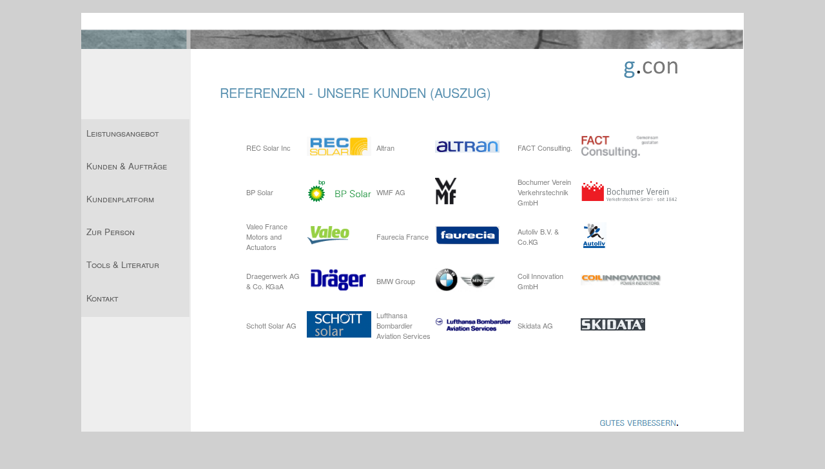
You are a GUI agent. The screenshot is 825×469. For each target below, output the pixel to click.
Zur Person (110, 231)
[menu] (135, 218)
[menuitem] (135, 135)
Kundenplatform (120, 199)
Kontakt (102, 298)
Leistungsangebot (122, 133)
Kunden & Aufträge (126, 166)
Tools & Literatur (122, 264)
